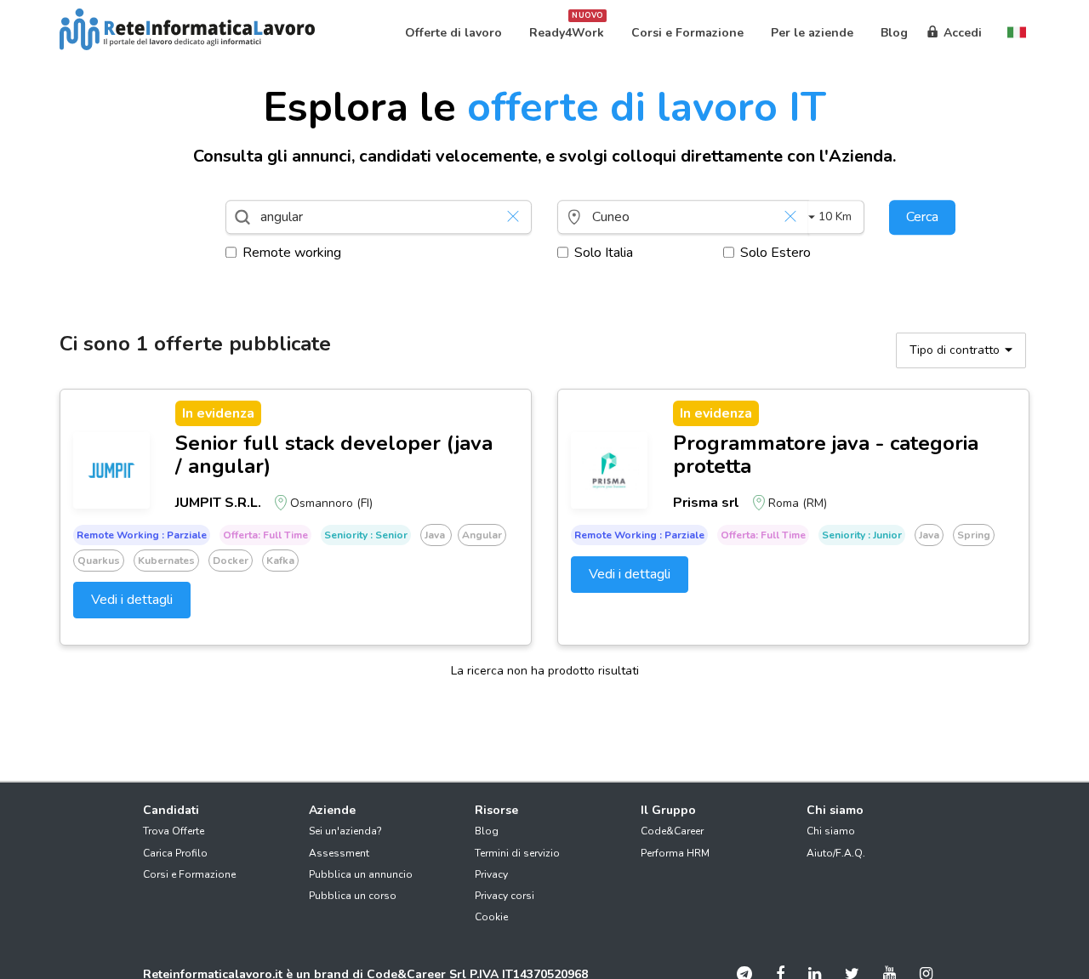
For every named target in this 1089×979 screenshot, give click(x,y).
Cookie (491, 917)
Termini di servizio (517, 853)
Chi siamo (831, 831)
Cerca (922, 217)
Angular (482, 535)
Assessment (339, 853)
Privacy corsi (504, 895)
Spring (973, 535)
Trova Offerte (173, 831)
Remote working (291, 252)
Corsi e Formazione (189, 874)
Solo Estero (775, 252)
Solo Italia (603, 252)
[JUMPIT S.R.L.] (111, 470)
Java (436, 535)
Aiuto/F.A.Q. (836, 853)
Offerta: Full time (265, 535)
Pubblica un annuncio (361, 874)
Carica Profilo (175, 853)
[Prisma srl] (609, 470)
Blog (487, 831)
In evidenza (218, 413)
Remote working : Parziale (142, 535)
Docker (230, 560)
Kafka (280, 560)
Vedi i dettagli (132, 599)
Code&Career (672, 831)
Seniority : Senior (366, 535)
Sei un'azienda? (345, 831)
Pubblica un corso (352, 895)
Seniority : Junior (862, 535)
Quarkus (98, 560)
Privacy (491, 874)
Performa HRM (675, 853)
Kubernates (166, 560)
